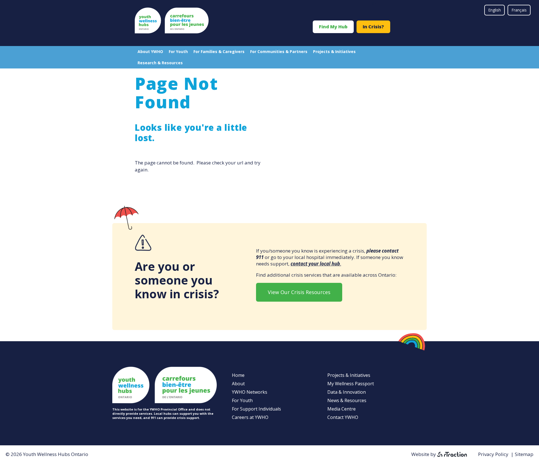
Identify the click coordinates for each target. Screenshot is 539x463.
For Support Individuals (256, 409)
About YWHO (150, 51)
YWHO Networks (249, 392)
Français (519, 10)
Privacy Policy (493, 454)
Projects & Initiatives (334, 51)
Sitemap (524, 454)
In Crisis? (373, 27)
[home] (172, 31)
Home (238, 375)
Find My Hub (333, 27)
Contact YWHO (342, 417)
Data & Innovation (346, 392)
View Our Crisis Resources (299, 292)
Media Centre (341, 409)
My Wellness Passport (350, 384)
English (494, 10)
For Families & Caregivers (219, 51)
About (238, 384)
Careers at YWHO (250, 417)
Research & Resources (160, 62)
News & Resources (346, 400)
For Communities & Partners (278, 51)
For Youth (178, 51)
